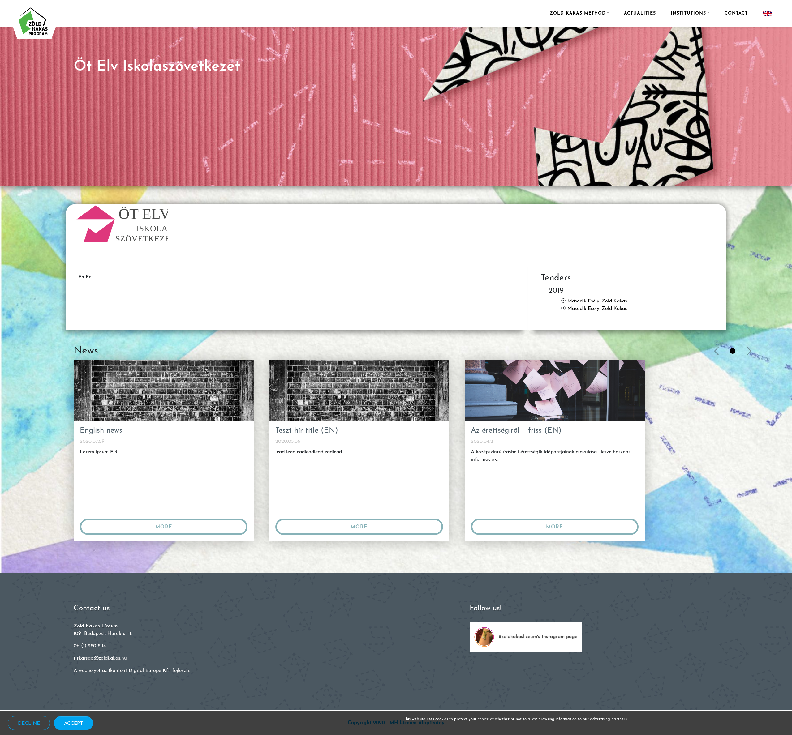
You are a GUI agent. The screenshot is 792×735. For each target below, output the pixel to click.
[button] (732, 351)
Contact (736, 13)
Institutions (688, 13)
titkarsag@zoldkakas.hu (100, 658)
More (163, 527)
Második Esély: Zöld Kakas (597, 301)
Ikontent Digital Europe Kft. (140, 670)
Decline (29, 723)
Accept (73, 723)
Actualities (640, 13)
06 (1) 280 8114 (90, 645)
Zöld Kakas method (578, 13)
